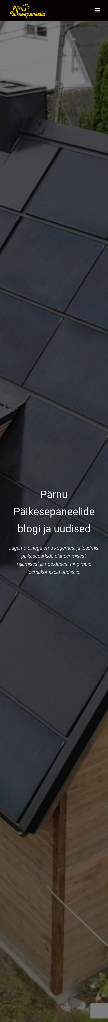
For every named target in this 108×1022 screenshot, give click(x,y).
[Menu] (97, 10)
